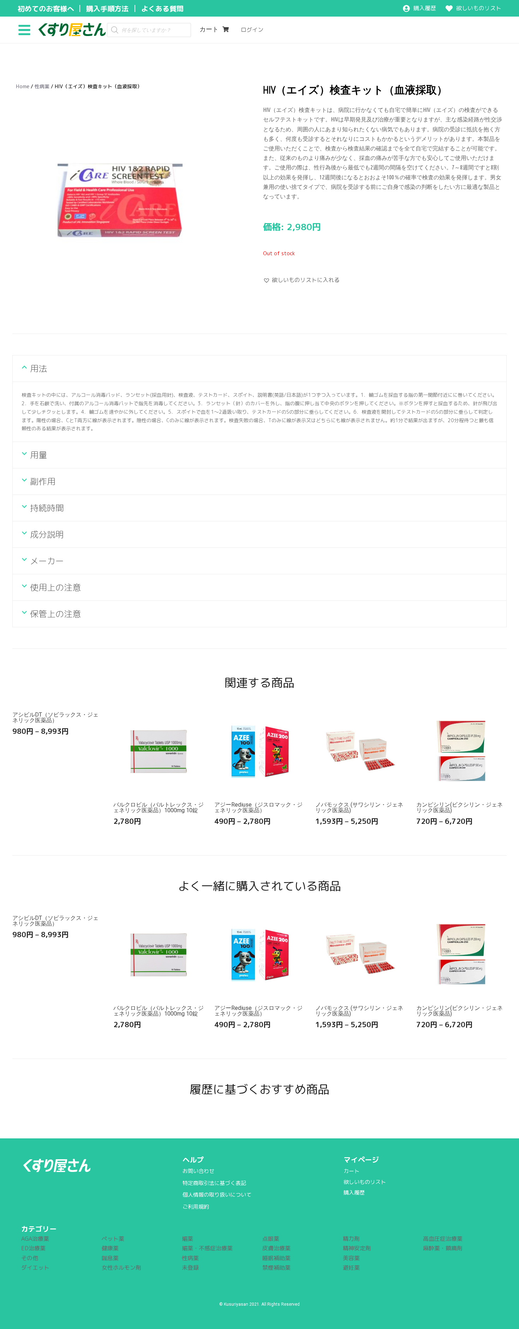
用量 (38, 455)
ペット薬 (113, 1239)
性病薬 (42, 86)
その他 (29, 1258)
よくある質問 (162, 8)
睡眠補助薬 (276, 1258)
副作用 (42, 481)
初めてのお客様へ (46, 8)
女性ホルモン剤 (121, 1267)
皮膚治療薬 (276, 1248)
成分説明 (47, 534)
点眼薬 (270, 1239)
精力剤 (351, 1239)
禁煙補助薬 (276, 1267)
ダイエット (35, 1267)
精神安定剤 (357, 1248)
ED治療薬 (33, 1248)
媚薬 (187, 1239)
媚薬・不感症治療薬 (207, 1248)
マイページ (361, 1160)
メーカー (47, 561)
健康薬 (110, 1248)
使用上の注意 (55, 587)
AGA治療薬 (35, 1239)
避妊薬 (351, 1267)
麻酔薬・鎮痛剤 (443, 1248)
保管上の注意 (55, 614)
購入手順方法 (107, 8)
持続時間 (47, 508)
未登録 (190, 1267)
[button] (27, 29)
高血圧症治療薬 (443, 1239)
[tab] (259, 368)
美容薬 (351, 1258)
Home (22, 86)
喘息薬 (110, 1258)
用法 (38, 369)
